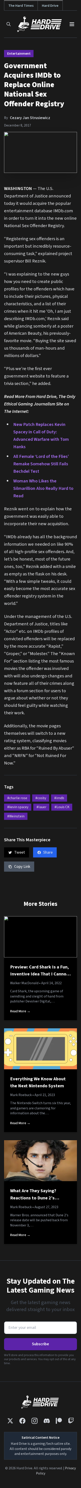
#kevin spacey (17, 807)
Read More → (20, 1011)
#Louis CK (61, 807)
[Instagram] (35, 1421)
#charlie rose (17, 798)
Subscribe (40, 1344)
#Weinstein (16, 816)
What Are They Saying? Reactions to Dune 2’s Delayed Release (33, 1197)
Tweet (19, 852)
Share (48, 852)
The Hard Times (21, 5)
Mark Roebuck (21, 1094)
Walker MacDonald (24, 983)
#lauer (41, 807)
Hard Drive (50, 5)
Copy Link (22, 866)
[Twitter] (10, 1421)
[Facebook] (22, 1421)
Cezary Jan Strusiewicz (30, 118)
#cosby (40, 798)
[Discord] (47, 1421)
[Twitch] (71, 1421)
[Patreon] (59, 1421)
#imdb (59, 798)
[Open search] (8, 24)
